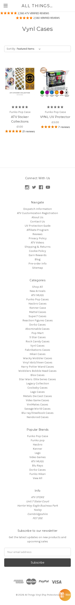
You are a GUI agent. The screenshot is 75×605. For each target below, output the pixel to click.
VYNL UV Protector (55, 117)
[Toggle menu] (5, 5)
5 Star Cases (37, 337)
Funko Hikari (37, 474)
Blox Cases (37, 375)
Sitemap (37, 267)
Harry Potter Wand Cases (37, 366)
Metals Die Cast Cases (37, 396)
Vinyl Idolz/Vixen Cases (37, 362)
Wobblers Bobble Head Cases (37, 371)
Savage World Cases (37, 408)
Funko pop (38, 440)
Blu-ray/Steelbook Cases (37, 413)
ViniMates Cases (37, 404)
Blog (37, 259)
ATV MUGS (37, 295)
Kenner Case (37, 308)
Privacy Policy (38, 238)
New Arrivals (38, 291)
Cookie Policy (37, 251)
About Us (37, 217)
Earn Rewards (38, 255)
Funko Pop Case (37, 436)
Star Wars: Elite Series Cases (37, 379)
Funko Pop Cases (37, 299)
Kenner (37, 448)
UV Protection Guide (37, 225)
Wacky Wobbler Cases (37, 358)
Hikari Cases (38, 354)
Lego (38, 453)
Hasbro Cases (37, 303)
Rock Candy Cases (38, 341)
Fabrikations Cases (37, 350)
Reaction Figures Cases (37, 320)
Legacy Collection (37, 383)
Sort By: (11, 48)
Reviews (37, 234)
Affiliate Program (38, 230)
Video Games (37, 457)
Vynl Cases (37, 345)
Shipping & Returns (38, 246)
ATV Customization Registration (37, 213)
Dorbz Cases (37, 324)
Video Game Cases (37, 400)
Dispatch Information (37, 209)
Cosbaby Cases (37, 387)
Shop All (37, 286)
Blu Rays (37, 465)
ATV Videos (37, 242)
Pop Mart (37, 333)
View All (37, 478)
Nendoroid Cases (38, 417)
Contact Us (37, 221)
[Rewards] (65, 595)
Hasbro (37, 444)
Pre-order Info (37, 263)
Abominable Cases (37, 329)
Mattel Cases (37, 312)
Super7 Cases (37, 316)
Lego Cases (37, 392)
